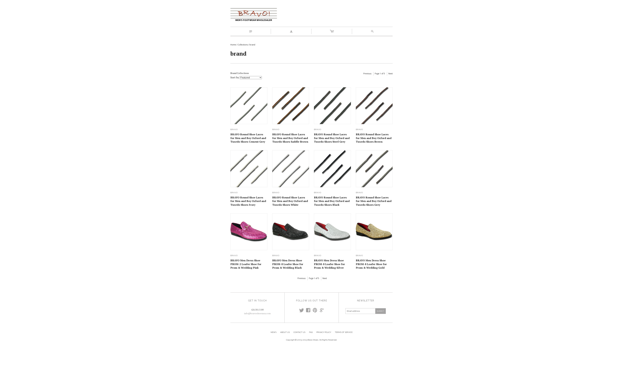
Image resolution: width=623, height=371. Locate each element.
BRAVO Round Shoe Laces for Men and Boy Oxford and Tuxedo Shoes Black (332, 201)
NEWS (273, 332)
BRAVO (234, 129)
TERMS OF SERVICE (344, 332)
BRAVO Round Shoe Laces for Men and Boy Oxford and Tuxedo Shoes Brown (373, 138)
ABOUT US (285, 332)
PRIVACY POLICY (323, 332)
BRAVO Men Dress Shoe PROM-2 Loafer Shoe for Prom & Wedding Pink (245, 264)
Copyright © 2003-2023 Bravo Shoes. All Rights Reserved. (311, 340)
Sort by (234, 77)
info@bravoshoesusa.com (257, 313)
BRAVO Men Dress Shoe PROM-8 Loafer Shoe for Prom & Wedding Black (287, 264)
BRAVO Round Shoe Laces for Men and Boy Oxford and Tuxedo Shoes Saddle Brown (290, 138)
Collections (243, 44)
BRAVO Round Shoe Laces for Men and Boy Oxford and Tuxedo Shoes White (290, 201)
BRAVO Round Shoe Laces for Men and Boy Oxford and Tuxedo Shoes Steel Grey (332, 138)
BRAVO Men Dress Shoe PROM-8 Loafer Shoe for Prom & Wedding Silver (329, 264)
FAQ (311, 332)
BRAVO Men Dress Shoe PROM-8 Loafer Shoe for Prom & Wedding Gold (371, 264)
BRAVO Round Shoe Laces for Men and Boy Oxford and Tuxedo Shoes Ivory (248, 201)
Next (390, 73)
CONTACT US (299, 332)
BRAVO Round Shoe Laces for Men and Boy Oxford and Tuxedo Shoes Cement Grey (248, 138)
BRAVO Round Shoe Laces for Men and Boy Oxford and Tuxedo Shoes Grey (373, 201)
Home (233, 44)
